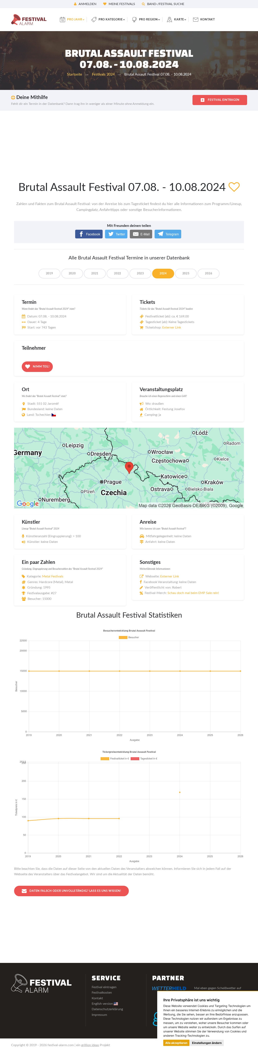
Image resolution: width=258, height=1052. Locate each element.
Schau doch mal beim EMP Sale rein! (193, 593)
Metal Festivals (52, 576)
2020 (72, 273)
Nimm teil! (41, 366)
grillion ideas (90, 1045)
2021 (94, 273)
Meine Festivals (121, 4)
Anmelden (87, 4)
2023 (140, 273)
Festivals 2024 (103, 74)
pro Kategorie (111, 19)
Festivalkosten (102, 992)
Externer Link (171, 327)
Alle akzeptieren (176, 1043)
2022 (117, 273)
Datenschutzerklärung (107, 1009)
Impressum (99, 1014)
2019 (49, 273)
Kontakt (207, 19)
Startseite (74, 74)
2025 (185, 273)
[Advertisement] (129, 141)
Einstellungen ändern (207, 1043)
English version (103, 1003)
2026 (208, 273)
